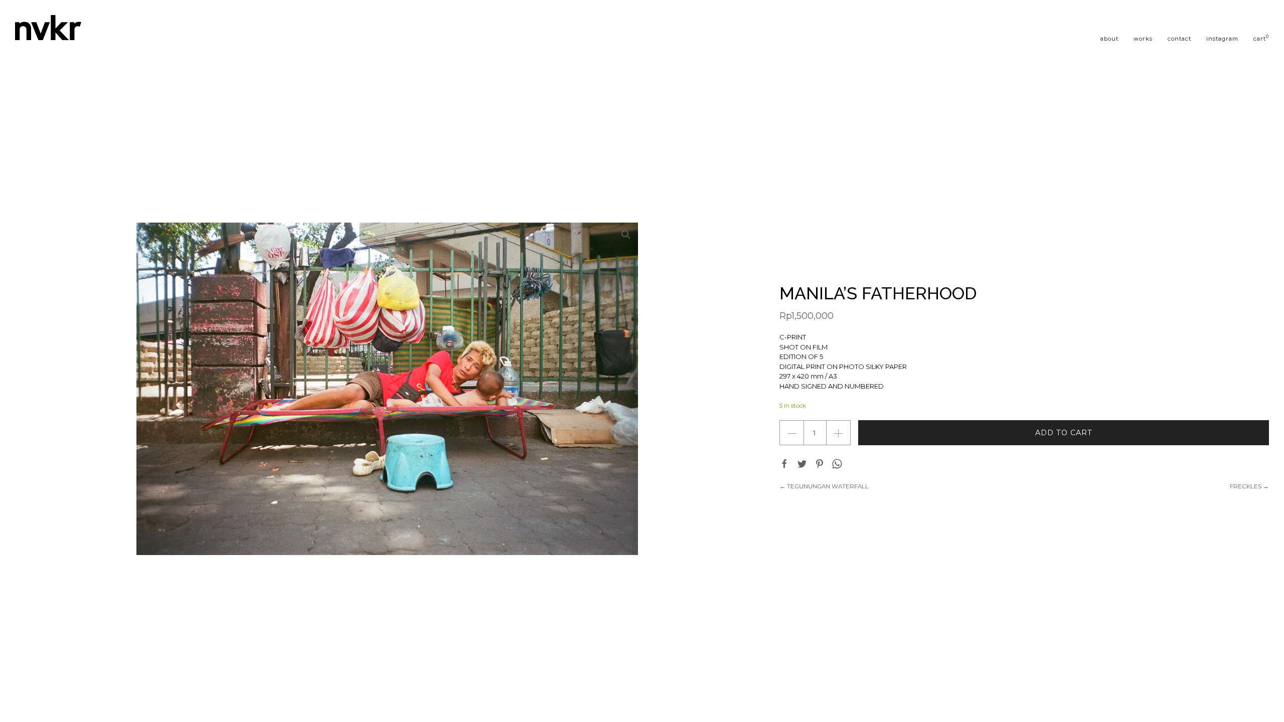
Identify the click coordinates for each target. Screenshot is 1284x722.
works (1143, 38)
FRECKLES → (1249, 486)
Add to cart (1063, 432)
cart (1261, 38)
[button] (626, 235)
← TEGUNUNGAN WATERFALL (824, 486)
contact (1179, 38)
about (1109, 38)
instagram (1222, 38)
